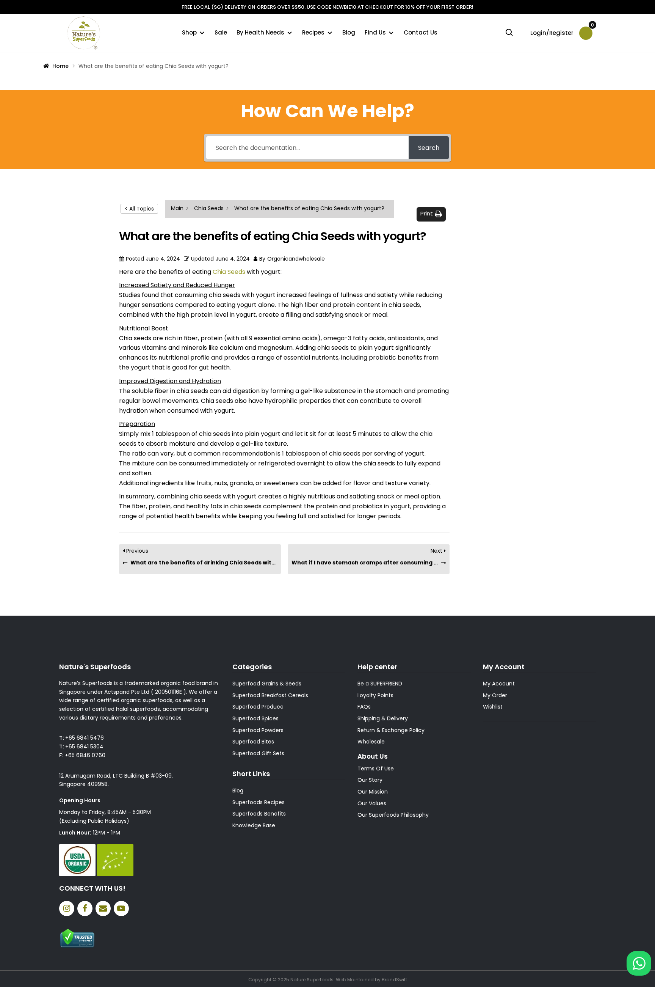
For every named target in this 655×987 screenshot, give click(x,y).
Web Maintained (355, 979)
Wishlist (493, 706)
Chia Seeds (229, 271)
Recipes (313, 32)
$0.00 (591, 27)
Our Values (371, 803)
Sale (221, 32)
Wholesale (371, 741)
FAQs (364, 706)
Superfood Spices (255, 718)
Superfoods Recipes (258, 802)
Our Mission (372, 791)
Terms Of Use (375, 768)
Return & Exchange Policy (391, 730)
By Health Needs (260, 32)
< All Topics (139, 208)
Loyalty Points (375, 695)
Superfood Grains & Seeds (266, 683)
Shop (189, 32)
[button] (431, 214)
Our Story (369, 780)
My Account (499, 683)
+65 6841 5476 (84, 738)
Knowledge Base (253, 825)
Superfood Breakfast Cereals (270, 695)
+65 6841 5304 (84, 746)
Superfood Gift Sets (258, 753)
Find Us (375, 32)
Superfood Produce (258, 706)
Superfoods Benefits (259, 813)
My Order (495, 695)
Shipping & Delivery (382, 718)
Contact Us (420, 32)
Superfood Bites (253, 741)
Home (60, 66)
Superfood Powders (258, 730)
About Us (372, 756)
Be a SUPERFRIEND (379, 683)
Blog (348, 32)
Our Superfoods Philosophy (393, 815)
